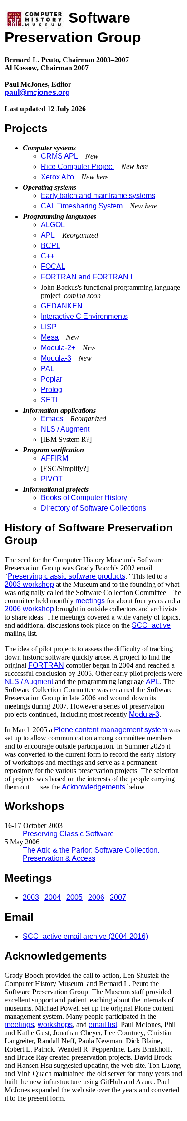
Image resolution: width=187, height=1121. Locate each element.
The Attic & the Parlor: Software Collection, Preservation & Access (91, 854)
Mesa (50, 337)
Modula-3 (56, 358)
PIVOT (52, 479)
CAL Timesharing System (82, 206)
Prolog (51, 389)
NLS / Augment (65, 429)
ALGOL (53, 224)
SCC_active (151, 625)
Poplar (51, 379)
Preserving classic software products (66, 576)
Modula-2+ (58, 348)
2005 (74, 897)
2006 (96, 897)
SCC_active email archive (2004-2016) (85, 936)
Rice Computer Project (77, 166)
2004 (52, 897)
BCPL (50, 245)
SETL (50, 400)
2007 (118, 897)
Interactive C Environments (84, 316)
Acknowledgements (93, 787)
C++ (47, 256)
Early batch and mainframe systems (98, 195)
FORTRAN (46, 665)
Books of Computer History (84, 497)
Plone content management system (110, 730)
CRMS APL (59, 156)
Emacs (52, 418)
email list (103, 1024)
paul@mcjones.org (37, 92)
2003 (31, 897)
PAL (47, 368)
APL (48, 235)
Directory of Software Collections (93, 508)
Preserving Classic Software (68, 834)
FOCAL (53, 266)
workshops (55, 1024)
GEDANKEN (62, 306)
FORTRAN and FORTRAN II (87, 277)
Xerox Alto (57, 177)
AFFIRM (54, 458)
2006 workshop (29, 609)
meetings (90, 601)
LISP (49, 327)
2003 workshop (29, 584)
